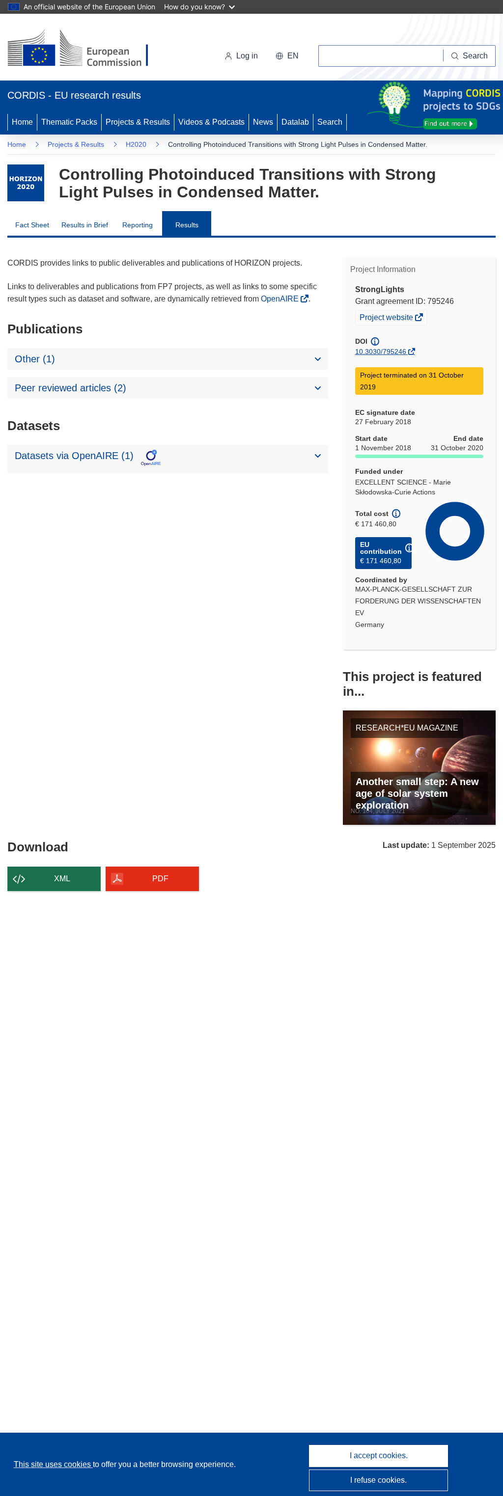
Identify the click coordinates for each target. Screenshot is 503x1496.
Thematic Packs (69, 122)
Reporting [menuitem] (137, 225)
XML (62, 878)
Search (329, 122)
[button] (287, 56)
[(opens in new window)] (86, 49)
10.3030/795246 (380, 351)
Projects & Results (138, 122)
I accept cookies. (379, 1455)
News (263, 122)
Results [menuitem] (186, 225)
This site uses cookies (53, 1464)
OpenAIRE (281, 299)
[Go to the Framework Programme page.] (25, 182)
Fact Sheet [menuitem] (32, 225)
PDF (160, 878)
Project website (387, 318)
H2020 (136, 144)
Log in (247, 56)
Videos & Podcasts (211, 122)
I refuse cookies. (378, 1480)
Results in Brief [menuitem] (84, 225)
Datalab (295, 122)
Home (22, 122)
